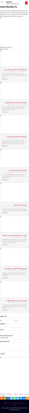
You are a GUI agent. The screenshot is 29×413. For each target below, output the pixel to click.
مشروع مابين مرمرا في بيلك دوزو (18, 170)
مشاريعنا (20, 403)
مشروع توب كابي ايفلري (20, 205)
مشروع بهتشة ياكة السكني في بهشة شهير (16, 268)
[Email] (4, 398)
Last (16, 320)
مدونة (24, 403)
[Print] (1, 398)
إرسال (2, 353)
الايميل (2, 329)
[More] (27, 398)
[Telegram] (17, 398)
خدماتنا (14, 403)
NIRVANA (9, 2)
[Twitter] (11, 398)
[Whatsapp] (14, 398)
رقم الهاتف (3, 323)
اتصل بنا (14, 405)
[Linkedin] (24, 398)
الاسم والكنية (3, 316)
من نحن (10, 403)
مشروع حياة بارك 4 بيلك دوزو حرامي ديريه (15, 69)
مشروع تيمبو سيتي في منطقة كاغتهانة (17, 300)
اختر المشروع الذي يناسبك (6, 335)
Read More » (5, 79)
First (1, 320)
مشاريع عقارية (19, 71)
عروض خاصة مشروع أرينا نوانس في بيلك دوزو (14, 235)
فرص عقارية (24, 71)
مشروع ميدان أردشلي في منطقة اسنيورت (15, 102)
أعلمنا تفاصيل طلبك (4, 341)
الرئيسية (5, 403)
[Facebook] (8, 398)
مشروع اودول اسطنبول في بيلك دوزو (17, 136)
